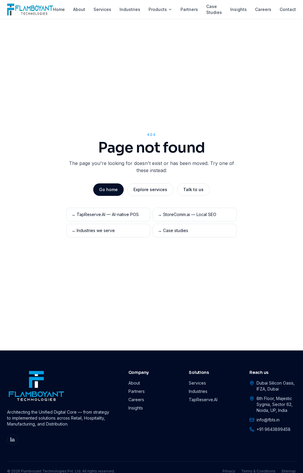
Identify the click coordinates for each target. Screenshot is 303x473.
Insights (238, 9)
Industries (130, 9)
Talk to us (193, 189)
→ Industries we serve (93, 230)
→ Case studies (173, 230)
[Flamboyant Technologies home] (30, 9)
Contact (288, 9)
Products (158, 9)
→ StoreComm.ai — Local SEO (187, 214)
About (79, 9)
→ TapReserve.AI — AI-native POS (105, 214)
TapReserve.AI (203, 399)
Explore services (150, 189)
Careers (263, 9)
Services (102, 9)
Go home (108, 189)
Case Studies (214, 9)
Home (59, 9)
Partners (189, 9)
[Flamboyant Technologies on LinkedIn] (12, 439)
